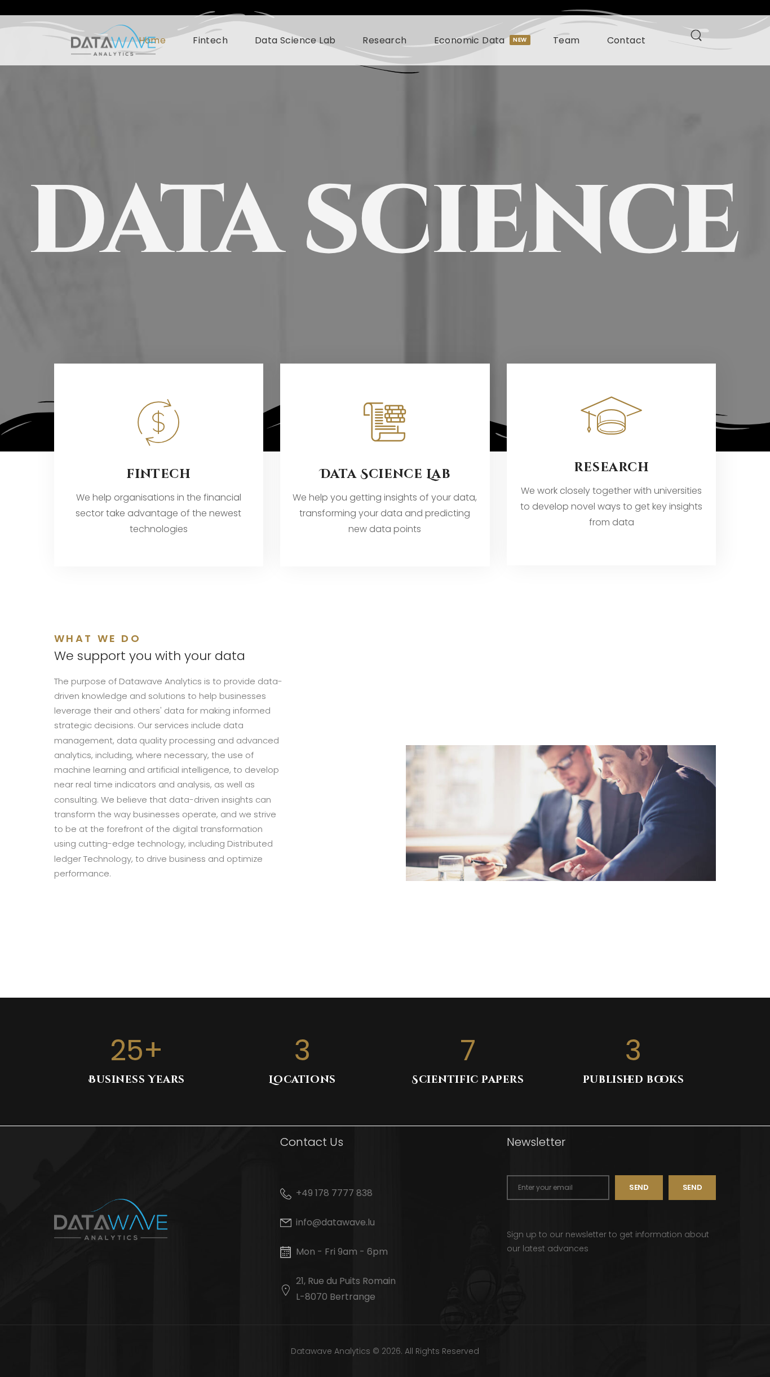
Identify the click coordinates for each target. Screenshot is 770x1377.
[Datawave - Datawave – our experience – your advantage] (113, 40)
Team (566, 40)
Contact (626, 40)
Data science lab (385, 474)
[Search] (698, 34)
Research (384, 40)
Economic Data (480, 40)
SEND (692, 1187)
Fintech (210, 40)
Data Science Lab (295, 40)
